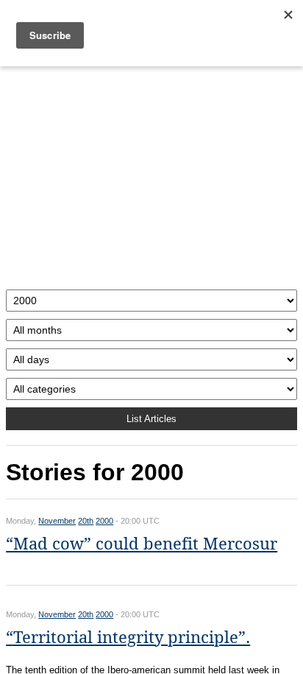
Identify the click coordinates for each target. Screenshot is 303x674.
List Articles (151, 418)
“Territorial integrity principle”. (128, 637)
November (57, 520)
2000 (104, 520)
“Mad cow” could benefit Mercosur (141, 544)
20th (85, 520)
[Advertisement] (151, 174)
